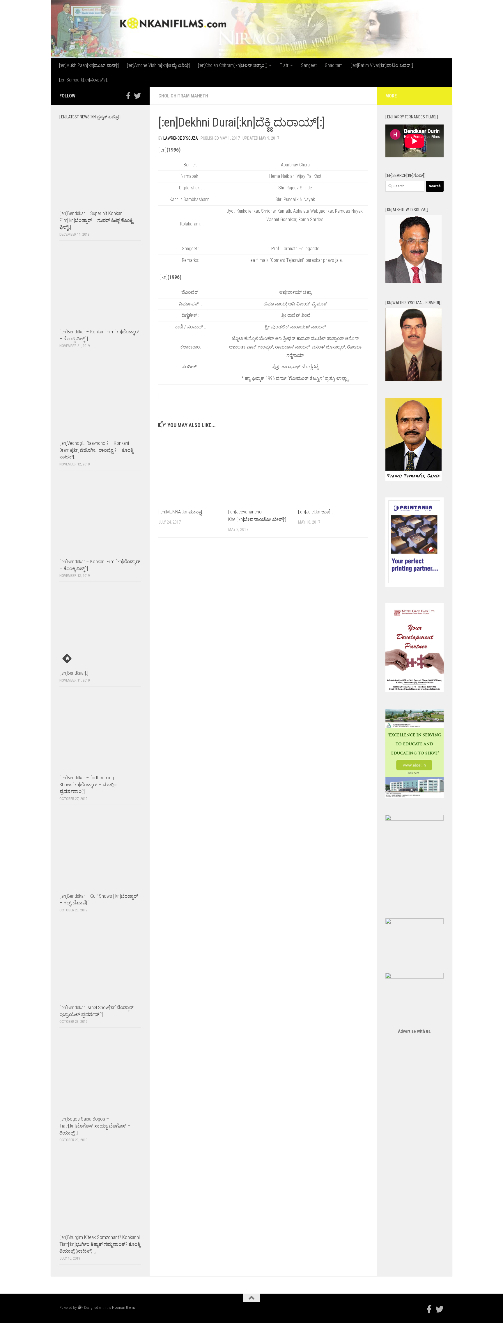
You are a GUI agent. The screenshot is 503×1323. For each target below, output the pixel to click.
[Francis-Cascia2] (413, 479)
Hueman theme (123, 1307)
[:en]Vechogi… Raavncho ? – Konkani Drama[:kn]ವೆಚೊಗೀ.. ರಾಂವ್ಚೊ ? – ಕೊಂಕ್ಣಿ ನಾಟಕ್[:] (96, 450)
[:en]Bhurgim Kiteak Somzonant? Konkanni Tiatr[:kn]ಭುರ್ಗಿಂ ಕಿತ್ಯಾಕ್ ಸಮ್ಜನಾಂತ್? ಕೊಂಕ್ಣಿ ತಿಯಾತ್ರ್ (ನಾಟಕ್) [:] (99, 1244)
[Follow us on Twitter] (137, 95)
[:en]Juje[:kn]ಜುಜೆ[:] (316, 512)
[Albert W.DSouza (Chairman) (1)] (413, 281)
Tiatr (284, 65)
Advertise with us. (414, 1031)
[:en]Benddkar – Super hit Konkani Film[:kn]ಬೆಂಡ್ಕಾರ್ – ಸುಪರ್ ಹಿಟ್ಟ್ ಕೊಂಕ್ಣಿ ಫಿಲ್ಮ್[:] (96, 220)
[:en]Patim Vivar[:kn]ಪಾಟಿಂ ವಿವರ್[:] (382, 65)
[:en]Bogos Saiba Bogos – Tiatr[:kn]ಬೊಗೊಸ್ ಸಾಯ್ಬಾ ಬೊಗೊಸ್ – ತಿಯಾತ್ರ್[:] (94, 1125)
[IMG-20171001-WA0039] (413, 379)
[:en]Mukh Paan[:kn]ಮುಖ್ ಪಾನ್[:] (89, 65)
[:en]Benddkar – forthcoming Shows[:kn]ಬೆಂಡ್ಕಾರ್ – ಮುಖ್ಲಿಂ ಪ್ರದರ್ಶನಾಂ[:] (87, 784)
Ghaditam (334, 65)
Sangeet (309, 65)
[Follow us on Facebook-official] (128, 95)
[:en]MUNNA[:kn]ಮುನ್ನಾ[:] (181, 512)
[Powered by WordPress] (80, 1307)
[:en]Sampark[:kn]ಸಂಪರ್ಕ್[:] (84, 80)
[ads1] (414, 796)
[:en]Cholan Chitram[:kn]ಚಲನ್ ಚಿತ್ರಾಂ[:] (232, 65)
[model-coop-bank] (414, 690)
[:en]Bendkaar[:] (73, 673)
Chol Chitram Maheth (183, 96)
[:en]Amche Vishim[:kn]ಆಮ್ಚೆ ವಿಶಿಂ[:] (158, 65)
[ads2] (414, 819)
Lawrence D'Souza (180, 138)
